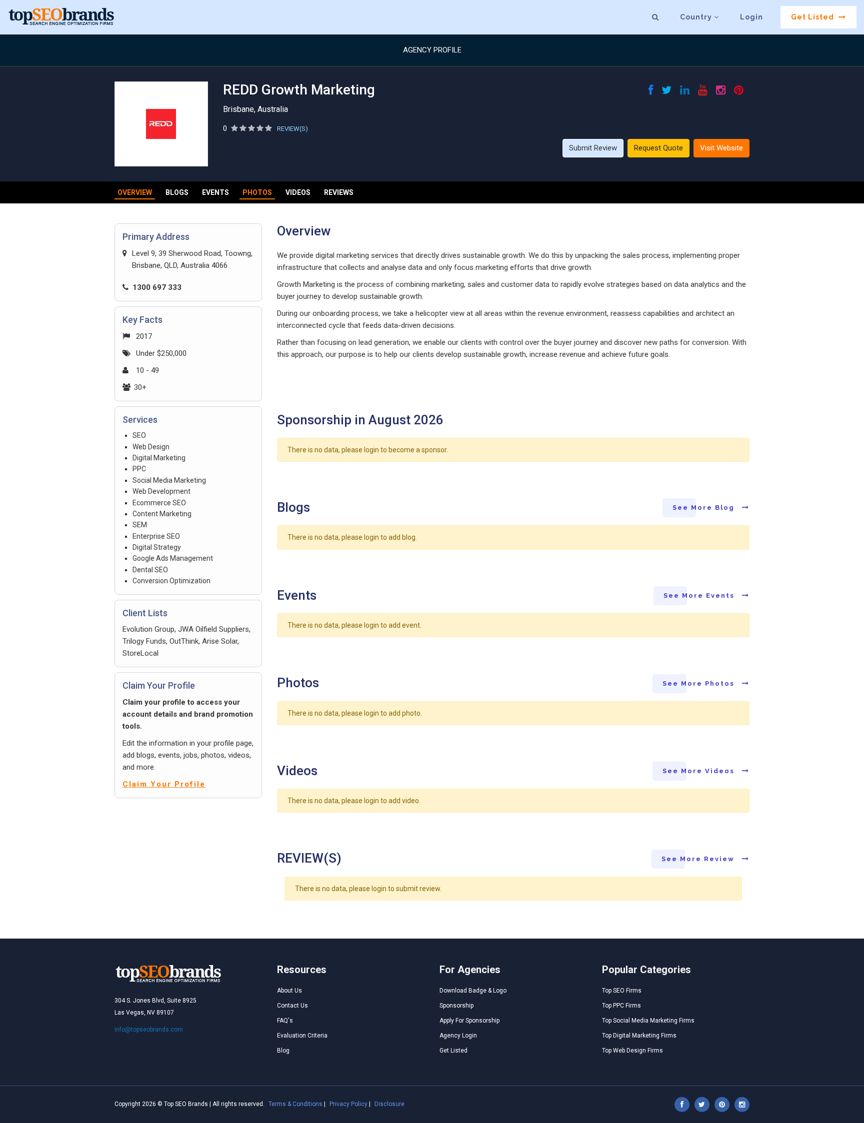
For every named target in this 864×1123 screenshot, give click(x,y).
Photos (257, 192)
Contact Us (292, 1005)
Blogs (177, 192)
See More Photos (699, 683)
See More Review (699, 859)
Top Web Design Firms (632, 1050)
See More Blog (704, 507)
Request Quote (658, 147)
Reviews (339, 192)
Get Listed (813, 17)
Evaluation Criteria (302, 1035)
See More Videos (699, 771)
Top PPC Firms (621, 1005)
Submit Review (593, 147)
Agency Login (458, 1035)
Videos (298, 192)
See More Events (700, 595)
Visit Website (721, 147)
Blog (283, 1050)
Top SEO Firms (622, 990)
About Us (289, 990)
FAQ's (285, 1020)
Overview (135, 192)
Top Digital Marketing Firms (639, 1035)
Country (697, 17)
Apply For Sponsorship (470, 1020)
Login (751, 17)
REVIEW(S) (292, 128)
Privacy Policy (349, 1104)
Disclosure (389, 1104)
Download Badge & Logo (473, 990)
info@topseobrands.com (148, 1029)
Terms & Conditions (295, 1104)
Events (215, 192)
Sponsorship (457, 1005)
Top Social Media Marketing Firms (648, 1020)
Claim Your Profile (164, 784)
